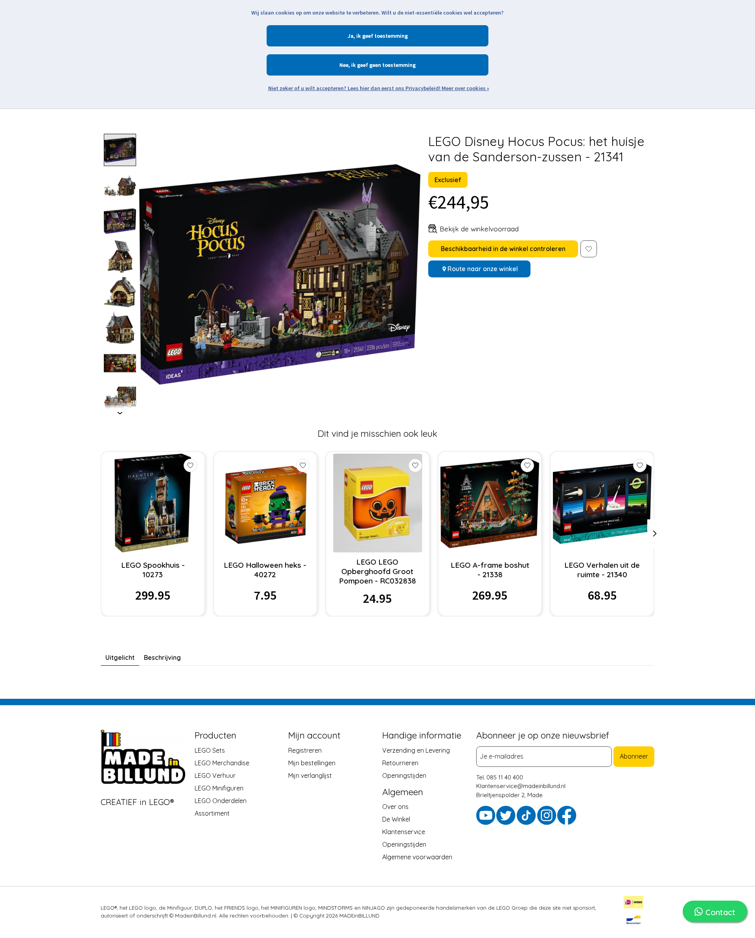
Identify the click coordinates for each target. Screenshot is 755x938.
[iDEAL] (633, 903)
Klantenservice (403, 832)
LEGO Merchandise (222, 762)
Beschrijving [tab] (162, 657)
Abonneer (634, 756)
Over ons (395, 807)
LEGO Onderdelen (221, 800)
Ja (351, 35)
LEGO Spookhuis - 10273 (153, 569)
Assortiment (212, 813)
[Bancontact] (633, 921)
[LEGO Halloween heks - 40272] (265, 503)
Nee (343, 64)
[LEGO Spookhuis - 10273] (152, 503)
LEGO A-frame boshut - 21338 (490, 569)
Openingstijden (404, 775)
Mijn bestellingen (311, 762)
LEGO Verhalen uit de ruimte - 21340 (602, 569)
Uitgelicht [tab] (119, 657)
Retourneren (400, 762)
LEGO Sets (210, 750)
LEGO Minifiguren (219, 788)
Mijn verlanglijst (310, 775)
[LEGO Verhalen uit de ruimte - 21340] (602, 503)
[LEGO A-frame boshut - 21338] (489, 503)
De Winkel (396, 819)
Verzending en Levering (416, 750)
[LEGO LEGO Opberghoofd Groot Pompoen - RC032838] (377, 503)
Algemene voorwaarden (417, 857)
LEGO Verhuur (215, 775)
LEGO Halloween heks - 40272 (265, 569)
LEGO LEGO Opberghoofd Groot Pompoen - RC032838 (377, 571)
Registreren (305, 750)
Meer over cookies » (465, 88)
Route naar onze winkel (482, 269)
